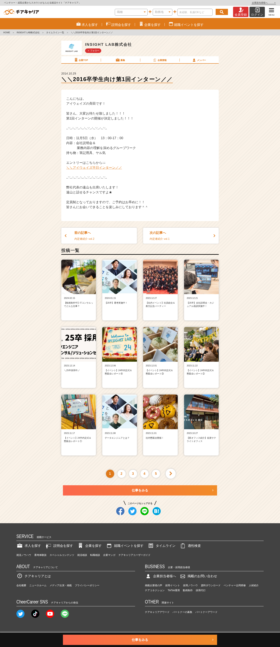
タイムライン (165, 545)
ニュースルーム (38, 585)
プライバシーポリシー (87, 585)
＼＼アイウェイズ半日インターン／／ (94, 167)
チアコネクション (155, 590)
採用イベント (172, 585)
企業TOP (83, 60)
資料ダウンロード (211, 585)
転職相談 (95, 555)
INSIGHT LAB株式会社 (28, 32)
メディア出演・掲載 (61, 585)
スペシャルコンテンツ (62, 555)
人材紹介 (254, 585)
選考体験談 (40, 555)
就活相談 (82, 555)
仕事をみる (140, 490)
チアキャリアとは (38, 576)
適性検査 (194, 545)
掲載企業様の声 (153, 585)
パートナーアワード (206, 612)
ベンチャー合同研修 (235, 585)
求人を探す (33, 545)
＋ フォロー (93, 50)
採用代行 (201, 590)
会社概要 (21, 585)
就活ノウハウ (23, 555)
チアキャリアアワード (157, 612)
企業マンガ (109, 555)
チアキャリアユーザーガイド (134, 555)
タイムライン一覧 (55, 32)
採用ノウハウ (190, 585)
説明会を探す (63, 545)
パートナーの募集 (182, 612)
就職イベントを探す (128, 545)
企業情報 (162, 60)
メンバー (201, 60)
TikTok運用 (174, 590)
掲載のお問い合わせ (202, 576)
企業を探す (93, 545)
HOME (6, 32)
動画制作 (188, 590)
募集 (123, 60)
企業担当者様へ (263, 2)
